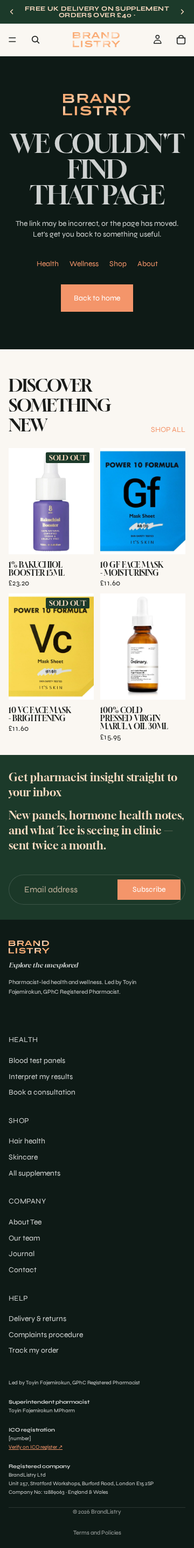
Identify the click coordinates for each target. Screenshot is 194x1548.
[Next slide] (182, 12)
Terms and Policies (97, 1532)
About (147, 263)
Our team (24, 1238)
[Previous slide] (12, 12)
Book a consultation (42, 1092)
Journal (21, 1253)
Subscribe (149, 889)
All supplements (34, 1173)
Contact (23, 1269)
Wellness (84, 263)
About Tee (25, 1222)
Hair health (27, 1141)
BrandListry (106, 1511)
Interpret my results (41, 1076)
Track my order (34, 1350)
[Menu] (12, 39)
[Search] (35, 40)
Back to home (97, 298)
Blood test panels (37, 1060)
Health (48, 263)
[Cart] (181, 40)
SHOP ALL (168, 429)
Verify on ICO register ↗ (36, 1447)
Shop (118, 263)
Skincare (23, 1157)
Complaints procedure (46, 1334)
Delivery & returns (37, 1318)
